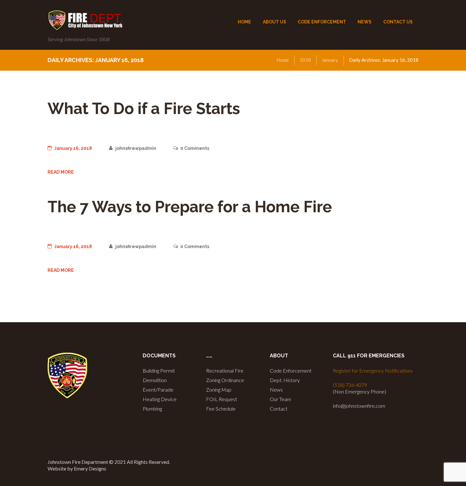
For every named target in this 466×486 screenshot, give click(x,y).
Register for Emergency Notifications (373, 371)
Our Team (280, 399)
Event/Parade (158, 390)
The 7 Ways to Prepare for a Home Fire (190, 206)
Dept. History (285, 380)
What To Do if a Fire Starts (144, 108)
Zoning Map (218, 390)
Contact (279, 409)
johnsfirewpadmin (135, 148)
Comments (194, 148)
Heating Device (160, 399)
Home (282, 60)
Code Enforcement (291, 371)
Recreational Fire (224, 371)
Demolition (155, 380)
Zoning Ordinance (225, 380)
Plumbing (152, 409)
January (330, 60)
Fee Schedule (221, 409)
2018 (305, 60)
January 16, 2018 (73, 148)
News (276, 390)
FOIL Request (221, 399)
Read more (61, 172)
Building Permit (159, 371)
